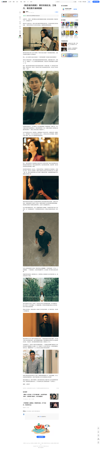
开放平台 (39, 443)
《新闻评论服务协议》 (37, 411)
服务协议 (32, 443)
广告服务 (42, 443)
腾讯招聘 (45, 443)
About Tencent (28, 443)
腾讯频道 (55, 443)
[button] (75, 9)
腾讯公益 (48, 443)
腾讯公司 (39, 447)
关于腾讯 (24, 443)
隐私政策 (35, 443)
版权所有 (42, 447)
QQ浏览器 (51, 443)
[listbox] (41, 399)
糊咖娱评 (24, 407)
